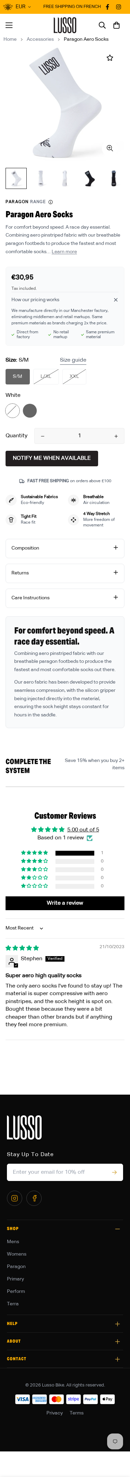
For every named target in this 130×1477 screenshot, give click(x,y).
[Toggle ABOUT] (117, 1341)
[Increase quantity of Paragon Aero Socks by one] (116, 436)
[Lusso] (65, 25)
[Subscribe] (114, 1172)
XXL (74, 376)
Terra (13, 1304)
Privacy (54, 1413)
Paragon (16, 1266)
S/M (18, 376)
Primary (15, 1279)
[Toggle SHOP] (117, 1229)
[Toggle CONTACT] (117, 1359)
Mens (13, 1241)
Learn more (64, 251)
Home (10, 39)
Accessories (40, 39)
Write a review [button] (65, 903)
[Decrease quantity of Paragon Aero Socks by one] (43, 436)
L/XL (46, 376)
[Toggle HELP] (117, 1324)
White (12, 411)
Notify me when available (52, 458)
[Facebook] (34, 1198)
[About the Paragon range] (50, 202)
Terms (77, 1413)
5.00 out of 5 (83, 830)
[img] (22, 948)
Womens (16, 1254)
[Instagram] (14, 1198)
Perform (16, 1291)
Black (30, 411)
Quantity (16, 436)
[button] (116, 25)
